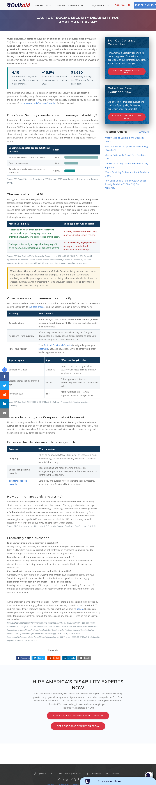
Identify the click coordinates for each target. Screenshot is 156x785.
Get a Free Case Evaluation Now (126, 117)
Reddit (56, 658)
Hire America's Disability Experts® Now (78, 715)
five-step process (37, 306)
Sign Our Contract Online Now (127, 71)
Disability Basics (68, 5)
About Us (41, 5)
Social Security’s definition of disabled (37, 103)
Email (86, 658)
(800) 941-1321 (122, 5)
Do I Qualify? (97, 5)
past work (43, 348)
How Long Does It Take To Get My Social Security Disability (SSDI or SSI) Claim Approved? (125, 184)
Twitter (41, 658)
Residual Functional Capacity (58, 345)
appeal (80, 608)
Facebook (25, 658)
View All (145, 131)
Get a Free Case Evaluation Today (78, 726)
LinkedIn (71, 658)
